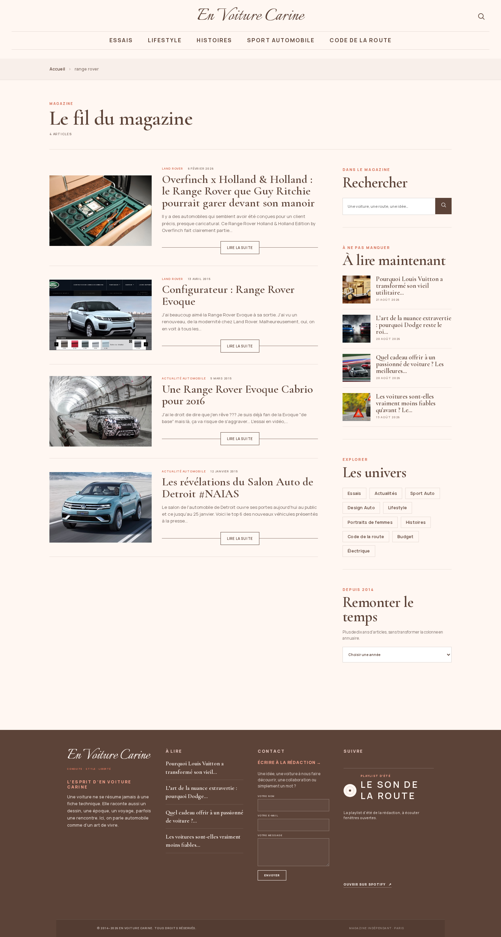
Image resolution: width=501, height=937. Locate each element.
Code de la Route (360, 40)
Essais (121, 40)
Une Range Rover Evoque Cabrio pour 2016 (237, 395)
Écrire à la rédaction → (289, 762)
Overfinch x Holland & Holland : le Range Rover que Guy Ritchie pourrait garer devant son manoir (238, 191)
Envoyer (272, 875)
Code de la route (366, 537)
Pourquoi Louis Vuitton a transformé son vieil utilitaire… (409, 285)
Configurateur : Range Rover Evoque (228, 295)
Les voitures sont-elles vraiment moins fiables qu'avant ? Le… (406, 403)
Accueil (57, 69)
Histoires (214, 40)
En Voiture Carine (250, 16)
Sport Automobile (281, 40)
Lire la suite (240, 247)
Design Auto (361, 508)
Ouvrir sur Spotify (368, 885)
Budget (405, 537)
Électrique (359, 551)
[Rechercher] (481, 16)
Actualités (386, 493)
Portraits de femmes (370, 522)
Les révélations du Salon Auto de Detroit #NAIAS (237, 487)
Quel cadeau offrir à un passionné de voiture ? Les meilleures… (410, 364)
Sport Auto (422, 493)
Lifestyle (165, 40)
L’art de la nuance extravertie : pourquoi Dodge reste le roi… (413, 324)
